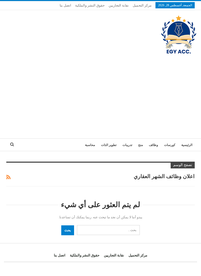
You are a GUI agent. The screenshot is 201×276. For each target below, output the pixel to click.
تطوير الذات (108, 145)
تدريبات (127, 145)
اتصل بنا (65, 5)
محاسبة (90, 145)
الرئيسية (186, 145)
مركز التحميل (142, 5)
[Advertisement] (100, 94)
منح (140, 145)
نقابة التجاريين (119, 5)
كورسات (169, 145)
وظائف (153, 145)
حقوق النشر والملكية (90, 5)
